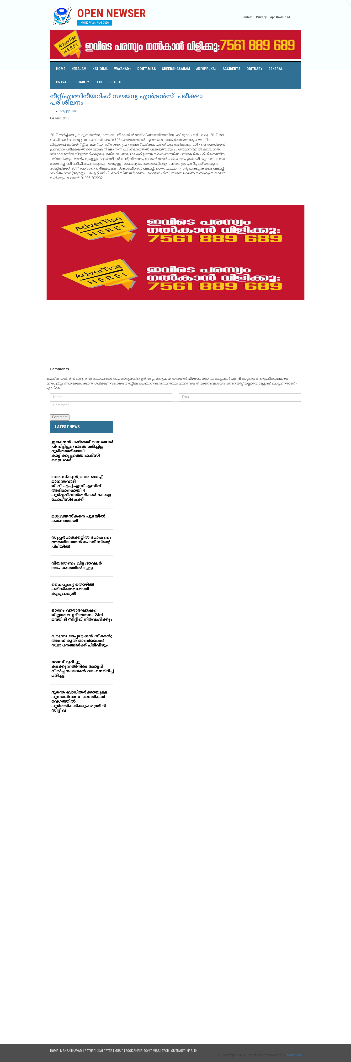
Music (119, 1051)
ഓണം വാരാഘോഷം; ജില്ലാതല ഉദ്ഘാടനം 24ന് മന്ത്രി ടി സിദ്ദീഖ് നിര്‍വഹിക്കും (81, 615)
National (100, 69)
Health (115, 82)
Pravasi (62, 82)
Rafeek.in (294, 1055)
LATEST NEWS (67, 426)
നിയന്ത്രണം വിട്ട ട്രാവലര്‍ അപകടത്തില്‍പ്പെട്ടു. (76, 566)
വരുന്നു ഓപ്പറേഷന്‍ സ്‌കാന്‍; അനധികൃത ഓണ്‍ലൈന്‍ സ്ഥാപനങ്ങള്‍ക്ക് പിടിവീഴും (81, 641)
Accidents (231, 69)
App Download (280, 17)
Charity (82, 82)
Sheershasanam (176, 69)
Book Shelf (134, 1051)
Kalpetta (105, 1051)
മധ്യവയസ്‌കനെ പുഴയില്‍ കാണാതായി (78, 518)
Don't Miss (146, 69)
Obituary (254, 69)
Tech (99, 82)
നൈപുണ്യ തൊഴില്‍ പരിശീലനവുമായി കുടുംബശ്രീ (72, 589)
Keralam (78, 69)
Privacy (261, 17)
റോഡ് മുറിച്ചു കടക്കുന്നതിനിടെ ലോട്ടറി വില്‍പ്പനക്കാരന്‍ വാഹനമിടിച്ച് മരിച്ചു (82, 669)
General (275, 69)
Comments (59, 369)
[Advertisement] (175, 333)
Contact (246, 17)
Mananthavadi (71, 1051)
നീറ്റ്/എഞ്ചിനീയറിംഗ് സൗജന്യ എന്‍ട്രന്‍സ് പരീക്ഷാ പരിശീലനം (126, 100)
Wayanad (121, 69)
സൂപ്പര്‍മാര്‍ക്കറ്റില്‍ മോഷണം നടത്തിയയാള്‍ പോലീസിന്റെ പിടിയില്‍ (81, 542)
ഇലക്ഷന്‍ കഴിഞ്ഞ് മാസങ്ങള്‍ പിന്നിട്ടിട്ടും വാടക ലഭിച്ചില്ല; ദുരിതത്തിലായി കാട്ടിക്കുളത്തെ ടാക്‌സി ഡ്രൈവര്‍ (82, 451)
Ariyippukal (206, 69)
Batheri (90, 1051)
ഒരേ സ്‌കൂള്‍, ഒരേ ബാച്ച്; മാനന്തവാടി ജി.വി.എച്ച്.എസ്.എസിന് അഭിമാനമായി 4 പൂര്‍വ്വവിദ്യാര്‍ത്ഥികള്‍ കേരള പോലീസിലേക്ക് (81, 488)
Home (60, 69)
